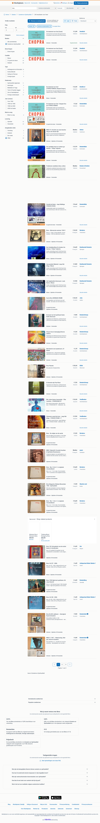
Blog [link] (9, 804)
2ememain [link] (69, 808)
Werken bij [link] (36, 808)
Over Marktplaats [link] (26, 808)
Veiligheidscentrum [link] (43, 3)
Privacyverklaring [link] (64, 804)
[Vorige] (54, 664)
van (6, 27)
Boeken (30, 26)
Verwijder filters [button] (56, 26)
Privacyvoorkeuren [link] (87, 804)
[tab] (66, 21)
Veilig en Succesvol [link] (32, 804)
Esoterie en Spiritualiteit (43, 26)
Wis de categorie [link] (20, 35)
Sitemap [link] (76, 808)
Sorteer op (82, 18)
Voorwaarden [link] (34, 3)
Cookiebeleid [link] (75, 804)
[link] (17, 3)
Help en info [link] (27, 3)
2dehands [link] (60, 808)
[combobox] (24, 8)
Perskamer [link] (45, 808)
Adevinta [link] (52, 808)
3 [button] (65, 664)
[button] (63, 3)
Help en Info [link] (43, 804)
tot (16, 27)
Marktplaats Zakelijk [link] (18, 804)
